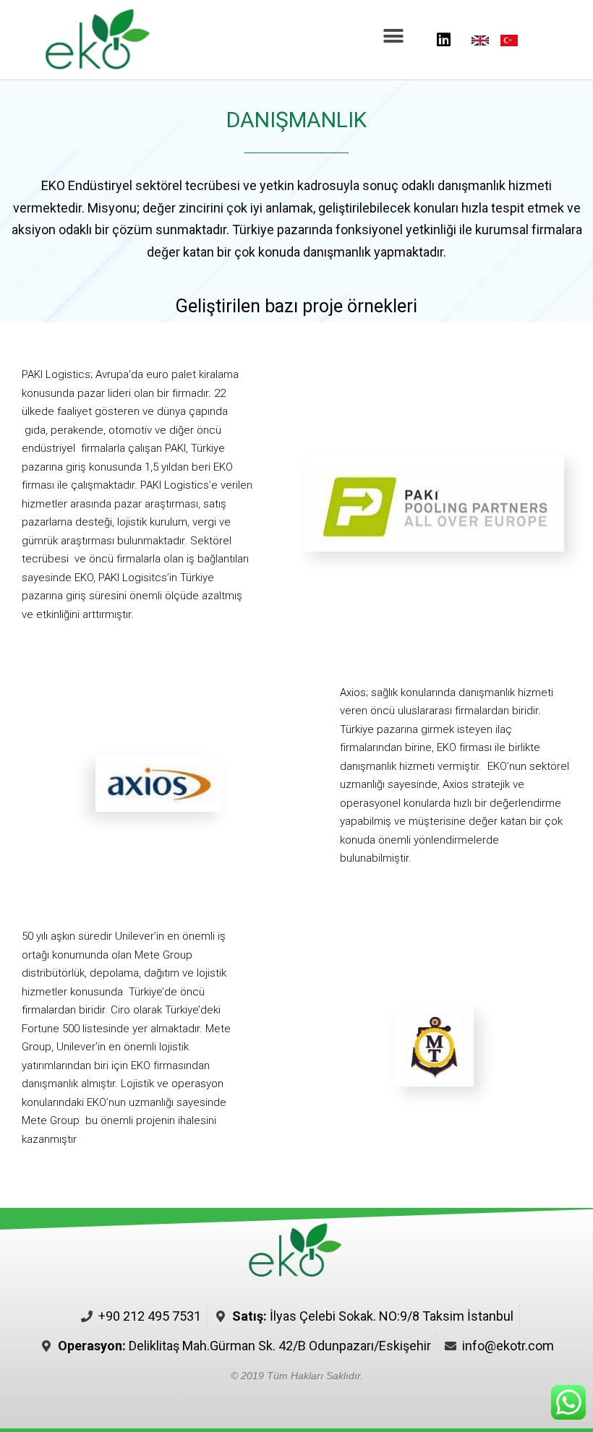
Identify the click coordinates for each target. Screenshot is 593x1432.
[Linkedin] (443, 39)
